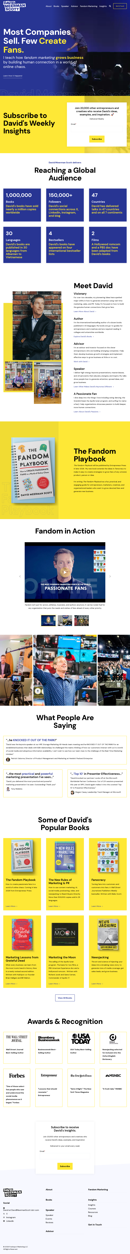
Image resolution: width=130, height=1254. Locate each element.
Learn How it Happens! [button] (12, 76)
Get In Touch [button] (120, 6)
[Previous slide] (20, 576)
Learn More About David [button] (84, 311)
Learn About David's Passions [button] (86, 411)
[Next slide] (109, 576)
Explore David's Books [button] (83, 336)
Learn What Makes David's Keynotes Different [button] (93, 386)
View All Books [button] (65, 998)
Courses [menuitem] (92, 1209)
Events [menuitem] (49, 1219)
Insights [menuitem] (91, 1205)
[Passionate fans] (65, 572)
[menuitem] (49, 6)
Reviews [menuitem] (49, 1222)
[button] (110, 6)
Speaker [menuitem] (49, 1215)
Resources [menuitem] (93, 1212)
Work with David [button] (81, 361)
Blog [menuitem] (90, 1216)
